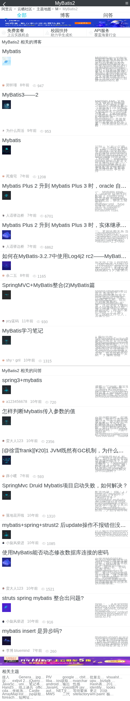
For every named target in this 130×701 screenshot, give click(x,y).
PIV (49, 677)
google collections (71, 677)
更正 (93, 691)
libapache (51, 681)
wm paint (97, 694)
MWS (50, 694)
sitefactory (81, 694)
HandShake (10, 687)
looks (110, 687)
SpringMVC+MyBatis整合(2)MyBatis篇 (48, 285)
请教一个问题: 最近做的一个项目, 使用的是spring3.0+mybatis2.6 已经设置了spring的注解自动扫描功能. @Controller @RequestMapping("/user (111, 391)
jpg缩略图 (41, 677)
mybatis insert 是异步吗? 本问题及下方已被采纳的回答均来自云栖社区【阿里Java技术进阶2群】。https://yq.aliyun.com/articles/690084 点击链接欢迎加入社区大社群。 (111, 641)
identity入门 (98, 687)
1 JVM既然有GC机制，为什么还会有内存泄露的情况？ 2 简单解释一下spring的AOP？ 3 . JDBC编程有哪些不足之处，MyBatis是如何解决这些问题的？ (111, 464)
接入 (5, 677)
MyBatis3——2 (20, 95)
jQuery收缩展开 (37, 681)
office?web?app (41, 687)
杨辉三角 (111, 694)
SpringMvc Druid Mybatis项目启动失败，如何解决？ (65, 486)
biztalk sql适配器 (108, 681)
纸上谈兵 (26, 687)
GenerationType (27, 677)
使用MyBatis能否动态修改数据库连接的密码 (55, 553)
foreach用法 (10, 697)
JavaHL (52, 687)
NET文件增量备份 (64, 691)
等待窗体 (80, 691)
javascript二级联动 (85, 687)
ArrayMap (10, 694)
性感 (76, 684)
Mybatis (11, 51)
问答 (108, 15)
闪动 (103, 691)
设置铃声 (7, 681)
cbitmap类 (85, 677)
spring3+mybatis (22, 380)
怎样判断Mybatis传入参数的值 (38, 411)
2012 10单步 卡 (111, 684)
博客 (65, 15)
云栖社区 (25, 9)
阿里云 (7, 9)
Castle (34, 691)
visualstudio (114, 677)
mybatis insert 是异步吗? (32, 631)
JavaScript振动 (10, 684)
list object (24, 694)
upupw (95, 681)
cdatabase (7, 691)
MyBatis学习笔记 (22, 331)
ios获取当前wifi (64, 681)
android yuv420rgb (54, 684)
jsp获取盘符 (37, 694)
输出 (66, 684)
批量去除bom (98, 677)
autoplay (51, 691)
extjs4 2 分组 (20, 681)
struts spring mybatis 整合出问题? (43, 598)
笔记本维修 (37, 684)
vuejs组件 (71, 687)
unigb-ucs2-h (24, 684)
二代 (66, 694)
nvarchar (80, 681)
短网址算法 (27, 697)
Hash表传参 (98, 684)
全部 (22, 15)
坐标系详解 (20, 691)
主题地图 (44, 9)
